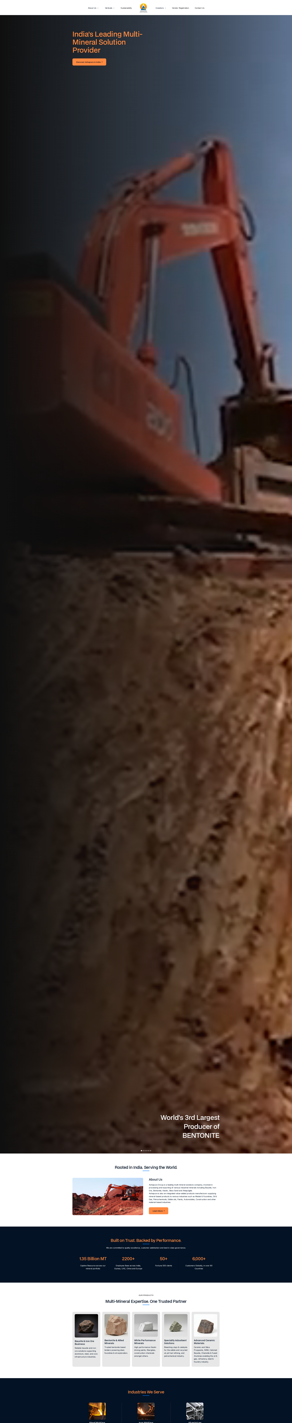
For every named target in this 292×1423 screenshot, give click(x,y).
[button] (93, 8)
